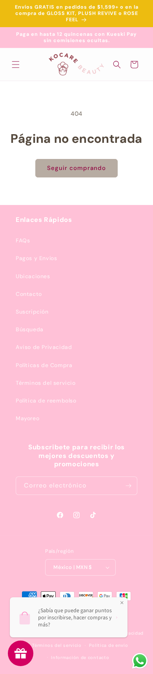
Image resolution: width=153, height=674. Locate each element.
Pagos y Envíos (36, 258)
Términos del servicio (46, 382)
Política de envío (108, 645)
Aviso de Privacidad (44, 347)
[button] (15, 64)
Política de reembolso (46, 400)
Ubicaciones (33, 276)
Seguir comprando (76, 168)
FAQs (23, 240)
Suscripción (32, 311)
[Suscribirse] (128, 485)
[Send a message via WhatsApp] (140, 661)
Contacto (29, 293)
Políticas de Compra (44, 365)
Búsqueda (30, 329)
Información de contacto (80, 657)
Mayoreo (27, 418)
